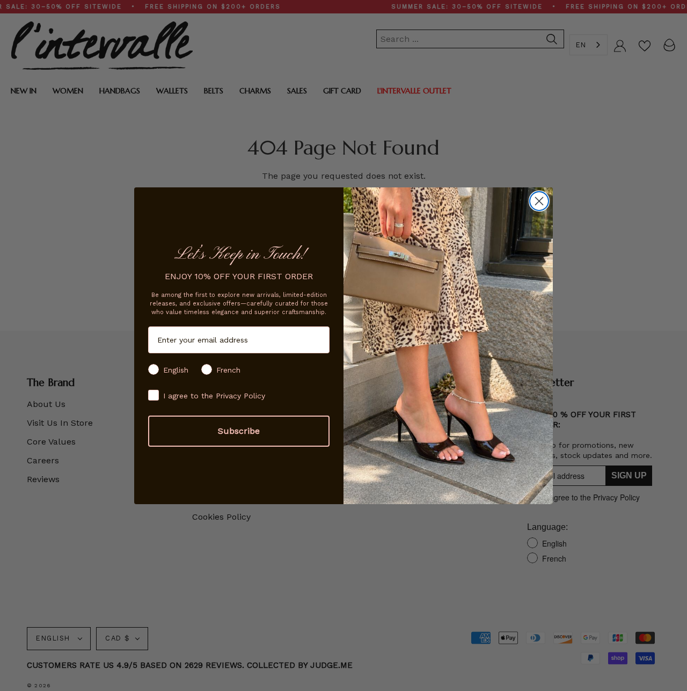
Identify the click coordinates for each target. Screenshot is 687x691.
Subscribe (239, 431)
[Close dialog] (539, 201)
